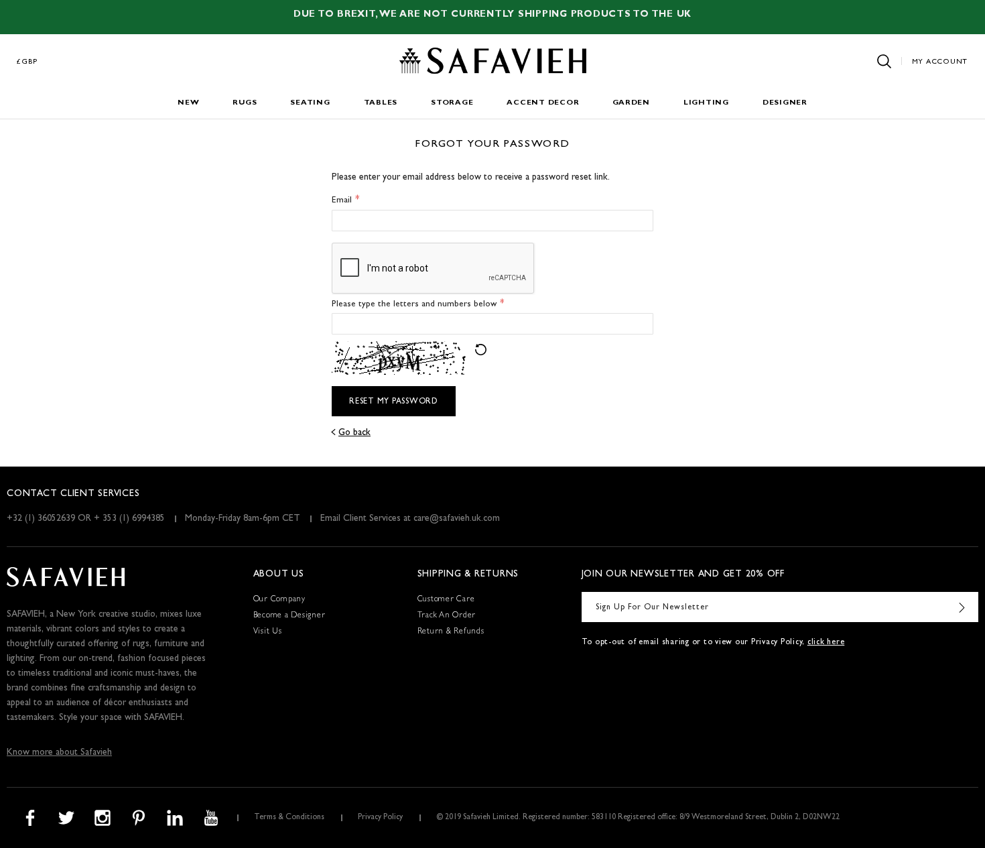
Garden (631, 103)
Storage (452, 103)
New (188, 103)
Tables (381, 103)
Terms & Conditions (289, 818)
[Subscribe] (961, 607)
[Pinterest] (138, 818)
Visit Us (267, 632)
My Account (940, 62)
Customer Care (446, 600)
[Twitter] (66, 818)
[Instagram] (102, 818)
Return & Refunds (450, 632)
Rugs (245, 103)
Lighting (706, 103)
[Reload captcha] (480, 349)
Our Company (279, 600)
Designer (785, 103)
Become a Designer (289, 616)
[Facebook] (30, 818)
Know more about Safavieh (59, 753)
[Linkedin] (175, 818)
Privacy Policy (380, 818)
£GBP (27, 62)
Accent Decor (543, 103)
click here (826, 643)
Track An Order (446, 616)
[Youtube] (211, 818)
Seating (310, 103)
